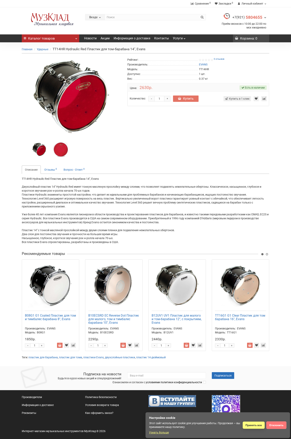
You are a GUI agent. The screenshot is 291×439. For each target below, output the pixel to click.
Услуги (178, 38)
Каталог (41, 38)
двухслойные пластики (120, 357)
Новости (90, 38)
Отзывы (50, 169)
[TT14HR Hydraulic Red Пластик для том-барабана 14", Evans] (39, 149)
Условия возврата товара (102, 405)
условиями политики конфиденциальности (174, 382)
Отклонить (276, 425)
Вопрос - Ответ (74, 169)
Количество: (138, 98)
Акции (105, 38)
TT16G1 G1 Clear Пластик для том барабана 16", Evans (240, 317)
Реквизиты (29, 412)
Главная (27, 49)
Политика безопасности (101, 397)
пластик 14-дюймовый (151, 357)
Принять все (253, 425)
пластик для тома (70, 357)
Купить (188, 98)
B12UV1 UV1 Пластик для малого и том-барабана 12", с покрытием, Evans (177, 319)
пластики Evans (93, 357)
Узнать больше (159, 432)
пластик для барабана (43, 357)
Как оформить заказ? (99, 412)
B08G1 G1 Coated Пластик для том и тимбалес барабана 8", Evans (50, 317)
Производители (32, 397)
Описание (31, 169)
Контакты (161, 38)
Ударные (42, 49)
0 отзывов (219, 59)
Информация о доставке (132, 38)
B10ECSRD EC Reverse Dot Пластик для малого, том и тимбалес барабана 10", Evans (113, 319)
